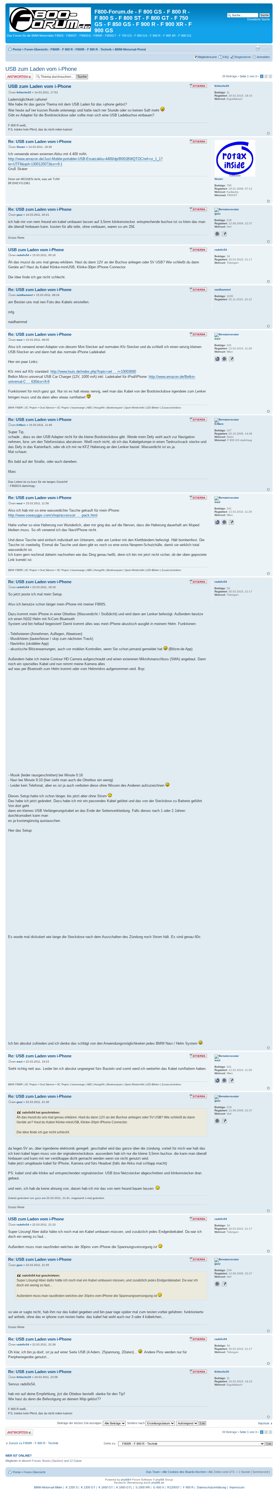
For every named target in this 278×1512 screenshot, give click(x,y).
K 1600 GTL (124, 1487)
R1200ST (173, 1487)
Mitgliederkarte (207, 57)
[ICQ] (217, 234)
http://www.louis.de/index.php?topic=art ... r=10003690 (93, 371)
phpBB (125, 1479)
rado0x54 (23, 255)
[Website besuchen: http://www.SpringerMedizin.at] (217, 359)
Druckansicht (258, 48)
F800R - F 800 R (61, 49)
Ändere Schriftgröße (266, 48)
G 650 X (158, 1487)
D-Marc (21, 424)
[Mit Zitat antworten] (198, 85)
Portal (17, 49)
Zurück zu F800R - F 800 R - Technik (33, 1443)
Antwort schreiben (17, 74)
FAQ (226, 57)
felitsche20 (24, 92)
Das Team (153, 1471)
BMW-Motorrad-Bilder (48, 1487)
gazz (20, 214)
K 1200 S (72, 1487)
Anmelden (263, 57)
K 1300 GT (88, 1487)
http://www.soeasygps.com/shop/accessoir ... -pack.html (52, 515)
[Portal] (50, 18)
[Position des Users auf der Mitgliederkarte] (224, 234)
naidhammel (25, 295)
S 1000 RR (142, 1487)
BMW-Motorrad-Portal (130, 49)
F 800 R (188, 1487)
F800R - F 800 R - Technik (93, 49)
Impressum (236, 1487)
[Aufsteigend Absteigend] (191, 1423)
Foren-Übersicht (36, 49)
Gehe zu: (110, 1443)
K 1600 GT (106, 1487)
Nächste (263, 1423)
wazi (20, 339)
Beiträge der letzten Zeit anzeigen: (80, 1423)
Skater (21, 146)
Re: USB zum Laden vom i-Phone (39, 141)
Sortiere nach (136, 1423)
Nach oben (268, 133)
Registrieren (243, 57)
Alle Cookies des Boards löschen (184, 1471)
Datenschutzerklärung (211, 1487)
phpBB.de (157, 1482)
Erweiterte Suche (258, 19)
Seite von (248, 76)
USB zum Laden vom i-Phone (41, 69)
